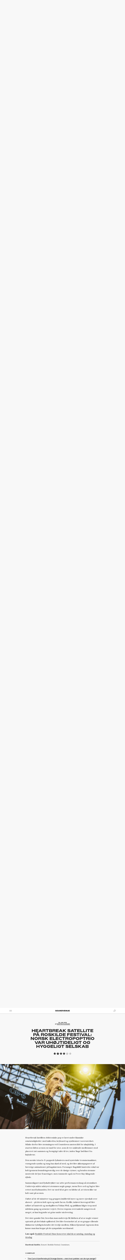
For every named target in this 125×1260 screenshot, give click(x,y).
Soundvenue (62, 1010)
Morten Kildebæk (63, 1024)
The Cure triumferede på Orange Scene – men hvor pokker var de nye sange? (62, 1259)
